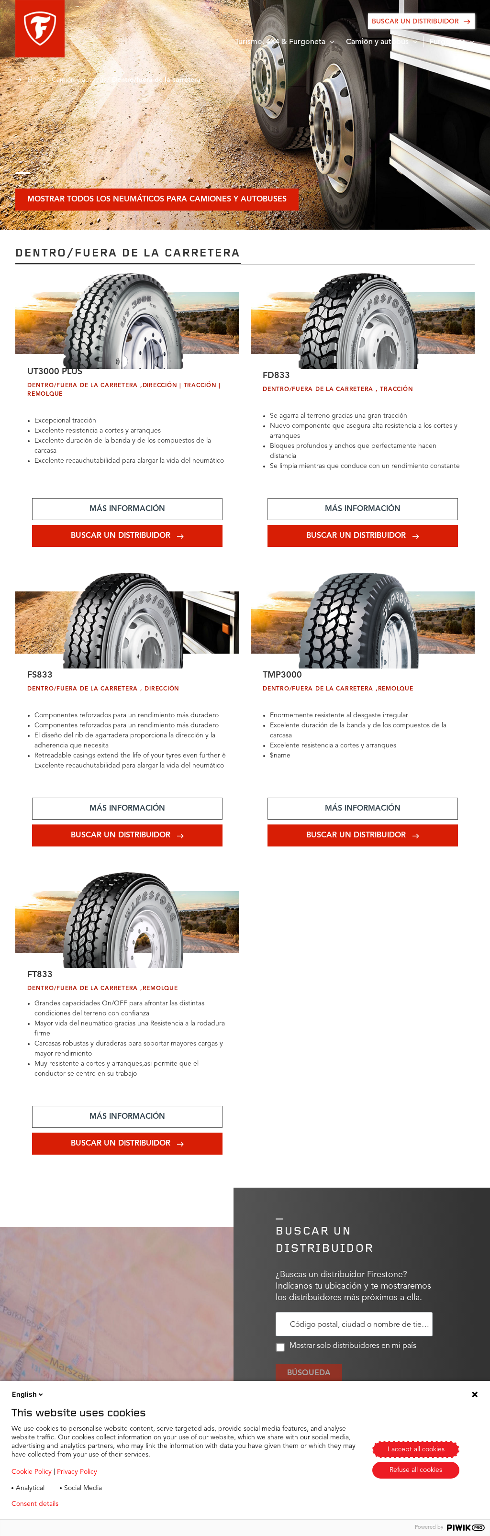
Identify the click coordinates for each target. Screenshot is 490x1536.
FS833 (40, 675)
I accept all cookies (416, 1449)
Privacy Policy (77, 1472)
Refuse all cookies (416, 1470)
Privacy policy (94, 1504)
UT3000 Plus (54, 371)
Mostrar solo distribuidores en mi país (353, 1346)
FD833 (276, 375)
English (24, 1394)
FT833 (40, 974)
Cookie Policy (31, 1472)
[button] (40, 28)
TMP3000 (282, 675)
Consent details (34, 1504)
